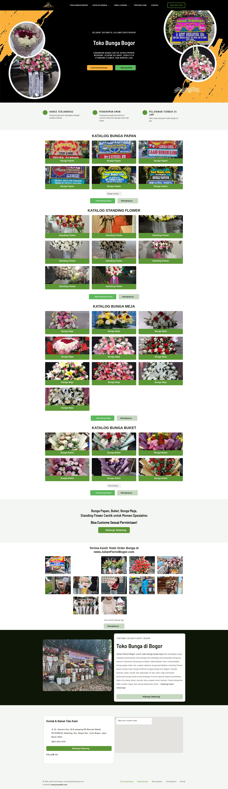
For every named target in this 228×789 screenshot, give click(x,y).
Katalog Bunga (100, 5)
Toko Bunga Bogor (79, 5)
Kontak (154, 5)
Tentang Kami (140, 5)
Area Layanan (120, 5)
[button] (108, 5)
